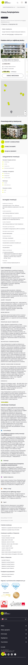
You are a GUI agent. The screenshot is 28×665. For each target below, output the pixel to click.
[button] (22, 51)
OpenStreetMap (24, 116)
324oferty (11, 34)
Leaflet (19, 116)
